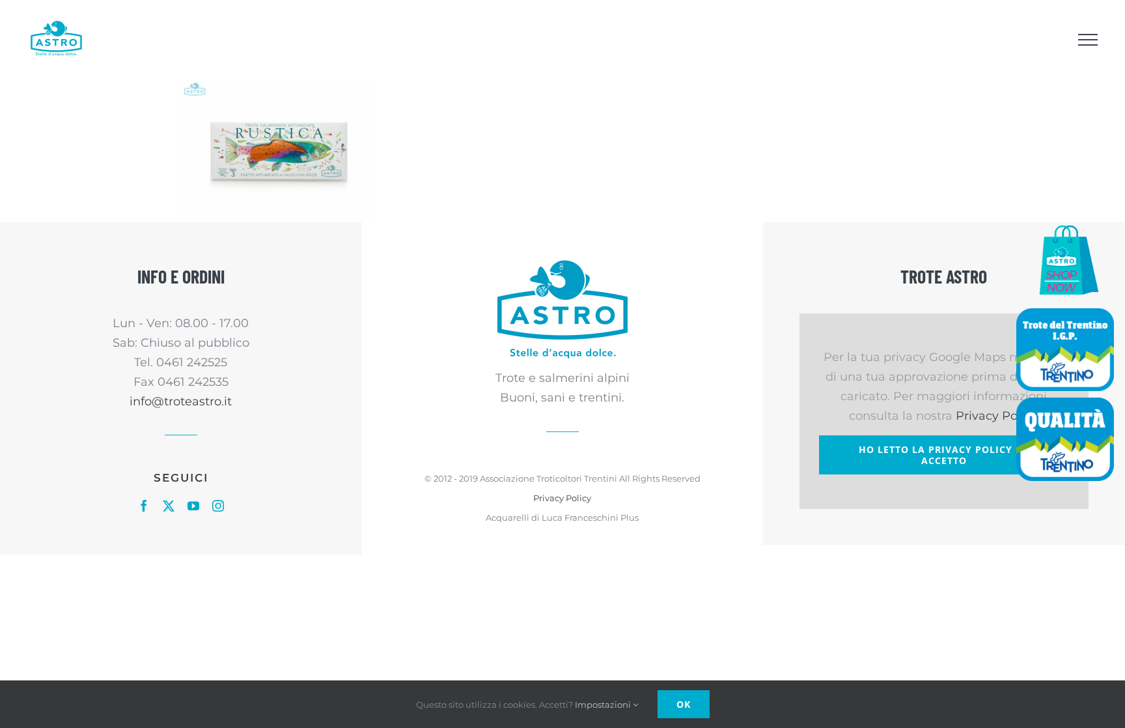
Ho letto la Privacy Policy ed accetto (944, 455)
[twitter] (168, 506)
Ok (683, 704)
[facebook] (144, 506)
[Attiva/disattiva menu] (1087, 40)
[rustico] (277, 151)
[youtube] (193, 506)
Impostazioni (604, 704)
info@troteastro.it (181, 401)
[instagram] (218, 506)
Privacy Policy (562, 498)
